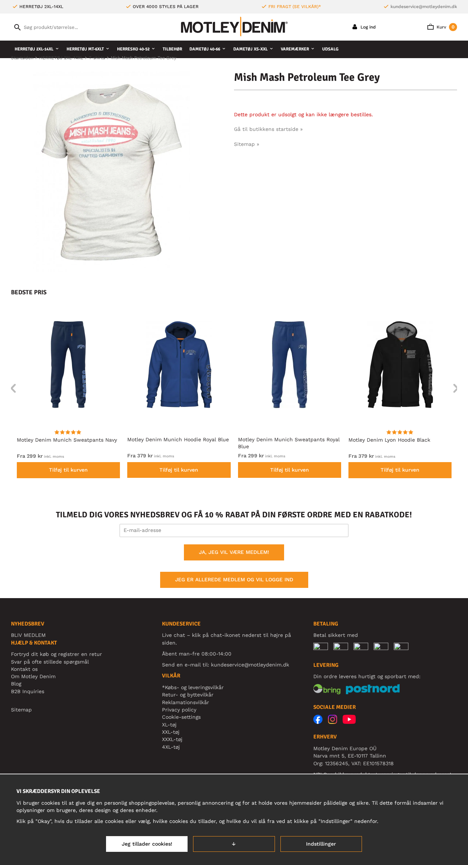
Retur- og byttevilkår (188, 695)
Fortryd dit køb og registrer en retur (56, 654)
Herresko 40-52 (133, 49)
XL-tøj (169, 725)
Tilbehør (172, 49)
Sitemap (21, 710)
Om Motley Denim (33, 676)
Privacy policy (179, 710)
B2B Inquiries (27, 691)
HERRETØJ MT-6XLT (85, 49)
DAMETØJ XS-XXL (250, 49)
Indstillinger (321, 844)
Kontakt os (24, 669)
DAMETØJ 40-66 (204, 49)
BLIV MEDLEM (28, 635)
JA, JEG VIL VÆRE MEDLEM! (234, 552)
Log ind (367, 27)
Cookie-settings (181, 717)
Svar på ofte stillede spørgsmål (50, 662)
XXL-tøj (171, 732)
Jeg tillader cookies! (147, 844)
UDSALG (330, 49)
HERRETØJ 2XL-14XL (34, 49)
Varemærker (295, 49)
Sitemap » (246, 144)
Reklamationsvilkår (185, 702)
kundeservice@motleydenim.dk (423, 6)
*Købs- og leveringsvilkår (193, 687)
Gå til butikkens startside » (268, 129)
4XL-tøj (171, 747)
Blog (16, 684)
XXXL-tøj (172, 739)
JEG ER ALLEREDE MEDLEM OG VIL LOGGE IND (234, 579)
